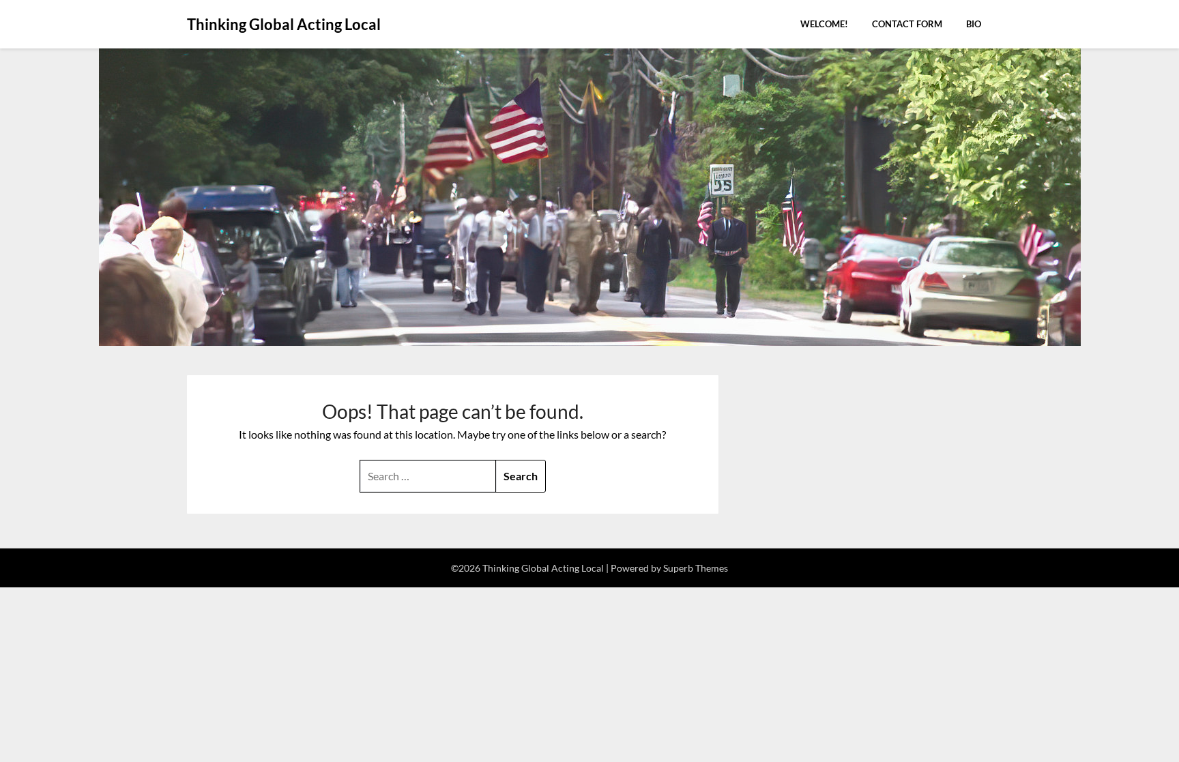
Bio (973, 23)
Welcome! (824, 23)
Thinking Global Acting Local (284, 24)
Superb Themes (695, 568)
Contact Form (907, 23)
